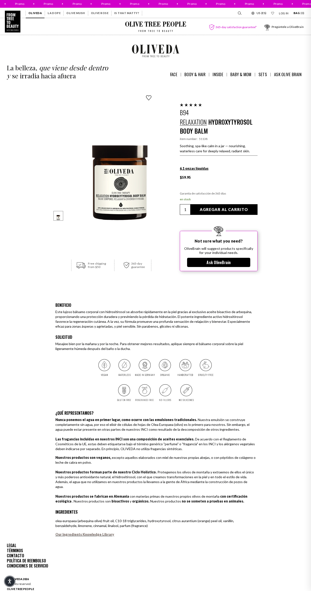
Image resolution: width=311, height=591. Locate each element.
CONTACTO (15, 556)
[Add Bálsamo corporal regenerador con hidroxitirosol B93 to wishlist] (148, 97)
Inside (218, 74)
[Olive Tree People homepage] (12, 21)
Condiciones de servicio (27, 566)
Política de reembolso (26, 561)
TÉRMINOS (15, 550)
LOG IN (284, 13)
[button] (191, 105)
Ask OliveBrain (219, 262)
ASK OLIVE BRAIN (288, 74)
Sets (263, 74)
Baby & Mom (240, 74)
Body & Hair (195, 74)
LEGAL (11, 545)
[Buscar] (239, 13)
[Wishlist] (272, 13)
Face (173, 74)
